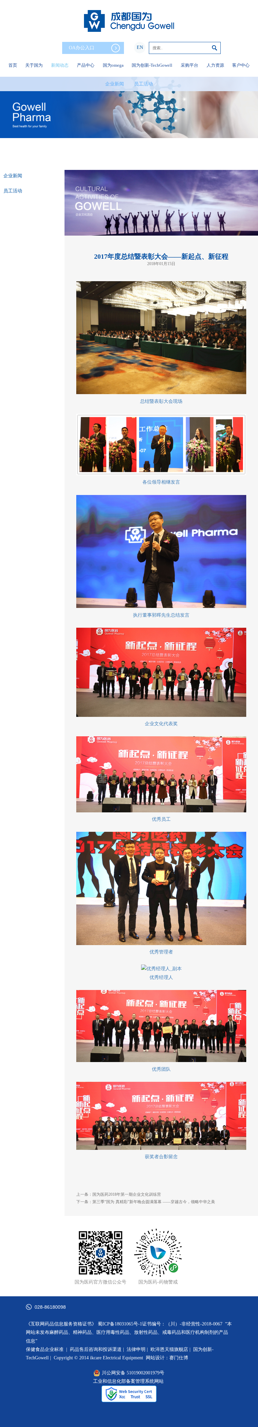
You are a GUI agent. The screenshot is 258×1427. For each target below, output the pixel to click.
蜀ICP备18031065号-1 (120, 1323)
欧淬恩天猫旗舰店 (169, 1349)
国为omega (113, 65)
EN (140, 47)
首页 (12, 65)
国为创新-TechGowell (152, 65)
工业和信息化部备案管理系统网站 (128, 1381)
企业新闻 (114, 83)
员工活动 (143, 83)
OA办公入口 (81, 47)
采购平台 (189, 65)
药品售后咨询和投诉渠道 (96, 1349)
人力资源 (215, 65)
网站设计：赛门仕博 (167, 1357)
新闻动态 (60, 65)
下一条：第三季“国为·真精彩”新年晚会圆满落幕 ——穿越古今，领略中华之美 (145, 1201)
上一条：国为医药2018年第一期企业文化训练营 (118, 1194)
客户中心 (241, 65)
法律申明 (136, 1349)
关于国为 (34, 65)
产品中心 (85, 65)
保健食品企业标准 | (46, 1349)
